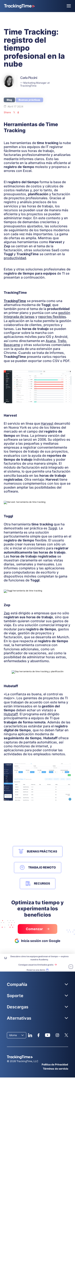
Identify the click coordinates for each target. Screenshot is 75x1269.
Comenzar (35, 929)
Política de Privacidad (55, 1064)
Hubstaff (11, 714)
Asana (51, 341)
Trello (62, 341)
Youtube (47, 1035)
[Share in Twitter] (14, 112)
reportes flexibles (52, 317)
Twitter (66, 1035)
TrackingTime (15, 301)
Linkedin (30, 1035)
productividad (15, 258)
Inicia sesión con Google (40, 941)
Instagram (57, 1035)
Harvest (47, 423)
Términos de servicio (55, 1068)
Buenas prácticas (29, 99)
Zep (7, 613)
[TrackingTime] (19, 6)
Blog (9, 99)
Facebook (38, 1035)
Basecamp (12, 345)
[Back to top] (71, 967)
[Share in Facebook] (18, 112)
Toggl (52, 528)
